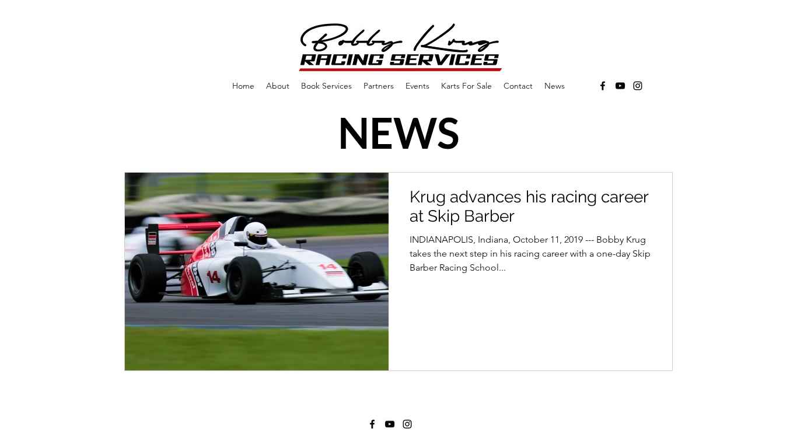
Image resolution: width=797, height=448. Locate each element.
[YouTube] (620, 86)
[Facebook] (603, 86)
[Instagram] (638, 86)
